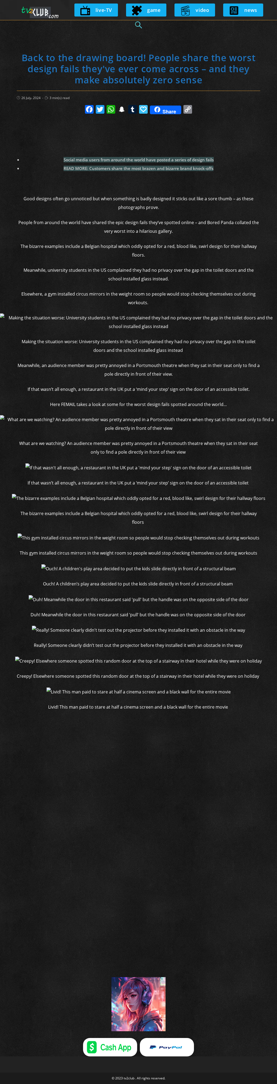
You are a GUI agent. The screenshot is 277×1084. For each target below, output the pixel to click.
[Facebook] (89, 110)
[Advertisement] (138, 132)
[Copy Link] (187, 110)
